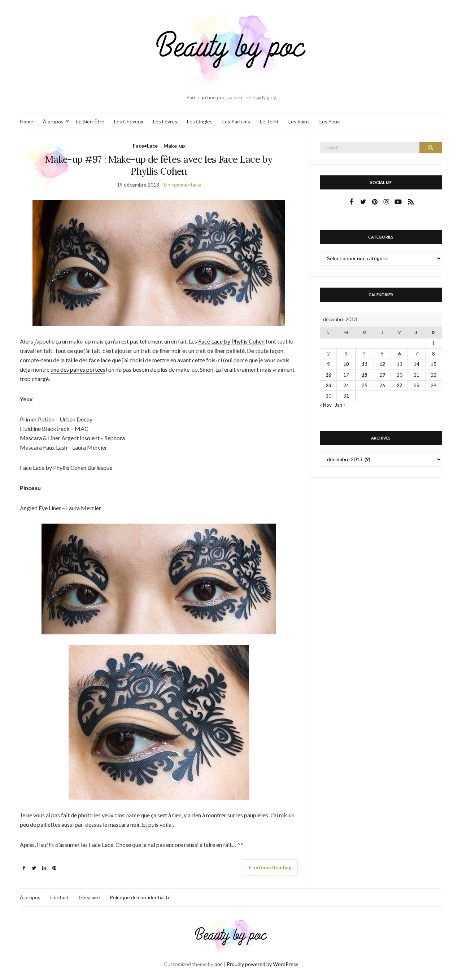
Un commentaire (182, 185)
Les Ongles (200, 121)
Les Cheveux (128, 121)
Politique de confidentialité (140, 897)
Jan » (340, 405)
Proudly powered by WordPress (262, 964)
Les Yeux (329, 121)
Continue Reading (270, 867)
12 (382, 364)
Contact (59, 897)
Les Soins (299, 121)
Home (26, 121)
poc (218, 964)
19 (382, 375)
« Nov (326, 405)
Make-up (174, 146)
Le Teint (269, 121)
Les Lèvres (165, 121)
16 (328, 375)
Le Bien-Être (90, 121)
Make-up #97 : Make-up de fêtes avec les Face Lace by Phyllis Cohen (159, 165)
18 (364, 375)
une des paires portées (78, 369)
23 (328, 385)
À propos (53, 121)
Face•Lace (145, 146)
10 (346, 364)
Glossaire (89, 897)
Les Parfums (236, 121)
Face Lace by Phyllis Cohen (231, 341)
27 (399, 385)
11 (364, 364)
